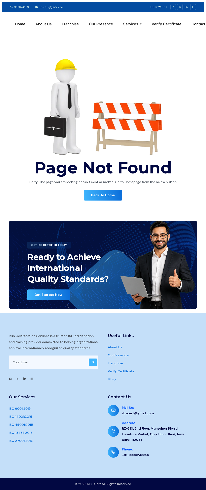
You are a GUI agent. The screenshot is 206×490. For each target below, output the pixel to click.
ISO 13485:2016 (21, 433)
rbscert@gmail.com (51, 7)
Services (132, 24)
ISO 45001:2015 (21, 425)
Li (193, 7)
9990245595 (22, 7)
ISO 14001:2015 (20, 417)
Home (20, 24)
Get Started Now (48, 294)
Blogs (112, 379)
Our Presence (101, 24)
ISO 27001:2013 (21, 441)
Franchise (70, 24)
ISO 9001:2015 (20, 408)
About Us (43, 24)
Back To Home (103, 195)
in (186, 7)
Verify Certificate (166, 24)
